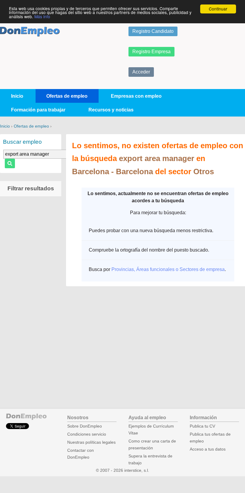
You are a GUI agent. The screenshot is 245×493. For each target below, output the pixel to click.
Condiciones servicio (86, 434)
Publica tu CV (202, 426)
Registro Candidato (153, 31)
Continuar (218, 9)
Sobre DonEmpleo (84, 426)
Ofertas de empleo (67, 96)
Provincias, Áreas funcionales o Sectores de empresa (168, 269)
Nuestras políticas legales (91, 442)
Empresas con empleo (136, 96)
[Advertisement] (30, 294)
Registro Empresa (151, 51)
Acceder (141, 71)
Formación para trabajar (38, 109)
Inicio (17, 96)
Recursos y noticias (111, 109)
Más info (42, 16)
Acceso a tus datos (208, 449)
